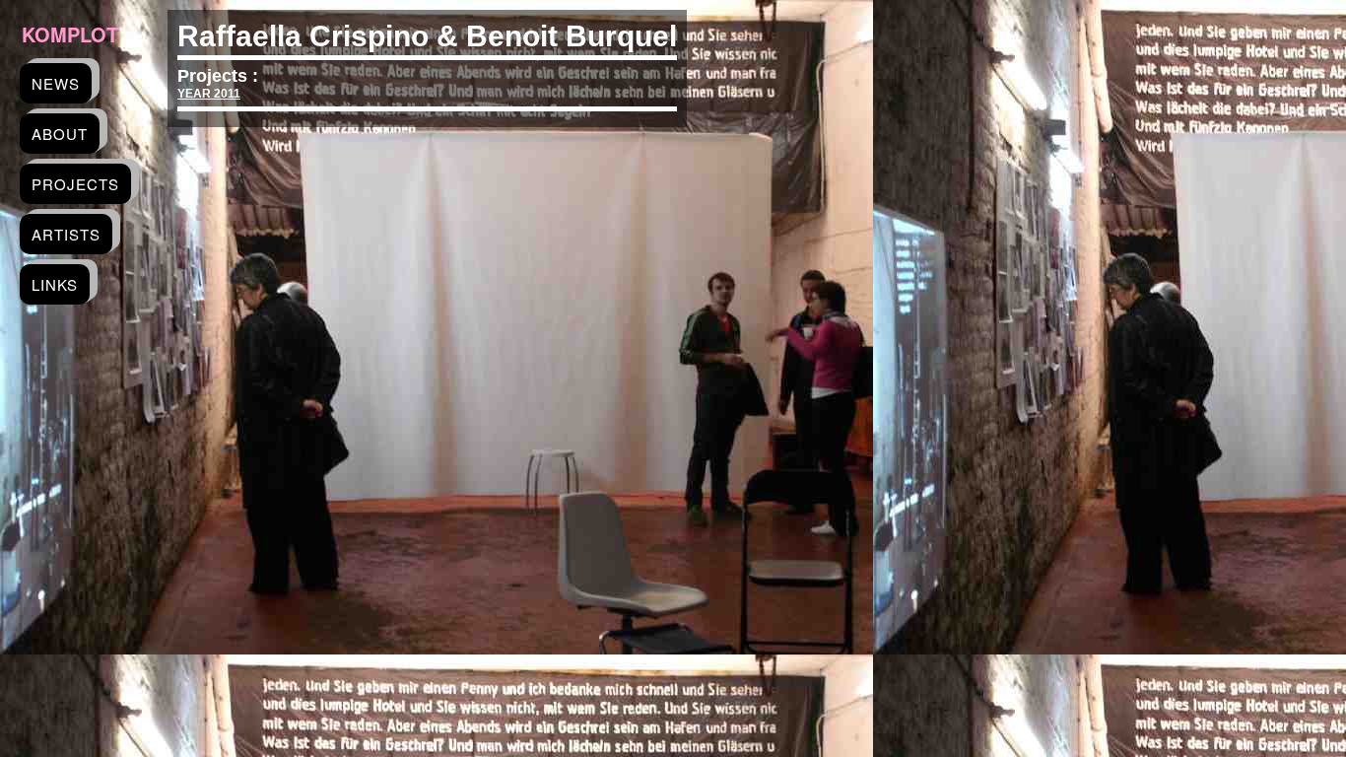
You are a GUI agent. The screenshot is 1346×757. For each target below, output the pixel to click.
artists (66, 234)
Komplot (70, 34)
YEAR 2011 (208, 94)
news (56, 83)
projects (75, 183)
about (60, 133)
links (55, 284)
